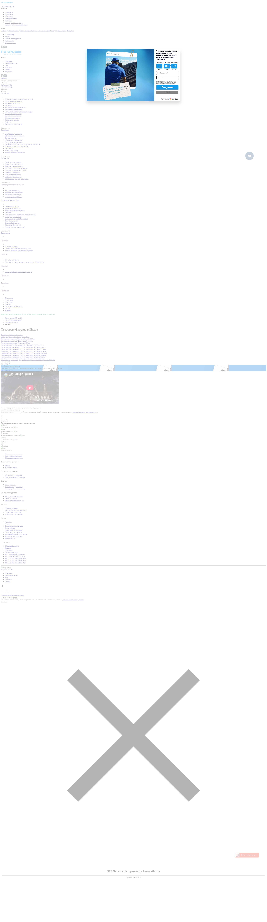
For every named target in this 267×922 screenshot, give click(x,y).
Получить (167, 87)
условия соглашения (170, 83)
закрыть (167, 92)
